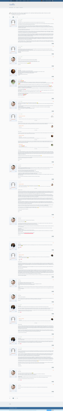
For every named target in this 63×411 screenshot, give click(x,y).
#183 (53, 56)
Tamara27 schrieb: (21, 135)
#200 (53, 384)
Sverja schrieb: (21, 144)
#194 (53, 294)
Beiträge (10, 63)
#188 (53, 164)
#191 (53, 242)
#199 (53, 370)
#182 (53, 46)
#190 (53, 217)
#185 (53, 79)
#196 (53, 316)
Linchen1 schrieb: (21, 125)
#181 (53, 19)
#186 (53, 101)
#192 (53, 252)
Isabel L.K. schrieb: (21, 254)
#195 (53, 304)
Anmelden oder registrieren (48, 0)
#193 (53, 279)
